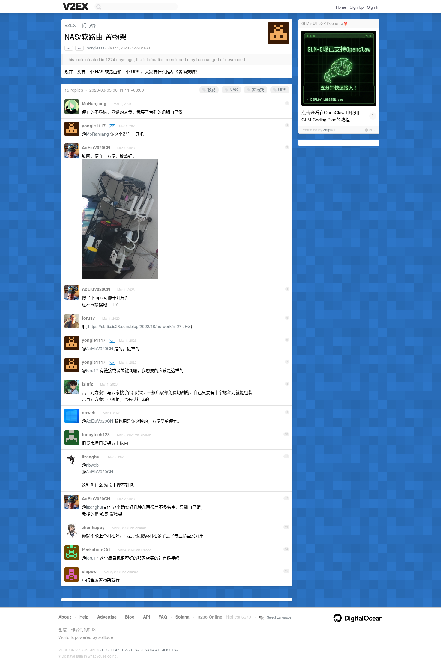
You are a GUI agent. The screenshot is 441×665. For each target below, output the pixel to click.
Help (84, 617)
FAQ (162, 617)
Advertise (107, 617)
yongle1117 (97, 48)
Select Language (277, 617)
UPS (281, 90)
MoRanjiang (94, 103)
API (146, 617)
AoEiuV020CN (96, 147)
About (64, 617)
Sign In (373, 7)
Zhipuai (329, 129)
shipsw (89, 571)
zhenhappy (93, 527)
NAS (233, 90)
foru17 (88, 318)
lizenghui (91, 457)
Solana (183, 617)
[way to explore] (77, 7)
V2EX (70, 25)
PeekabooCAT (96, 549)
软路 (211, 90)
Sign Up (357, 7)
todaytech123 (96, 434)
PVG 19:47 (131, 649)
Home (341, 7)
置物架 (257, 90)
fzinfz (87, 384)
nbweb (89, 412)
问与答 (89, 25)
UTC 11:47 (110, 649)
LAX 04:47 (151, 649)
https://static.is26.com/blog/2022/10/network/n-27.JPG (139, 326)
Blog (130, 617)
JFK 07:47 (170, 649)
